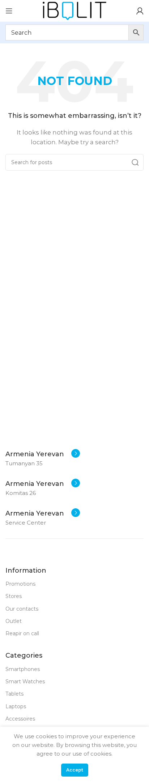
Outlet (13, 621)
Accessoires (20, 718)
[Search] (135, 162)
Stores (13, 596)
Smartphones (22, 669)
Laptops (15, 706)
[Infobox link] (42, 454)
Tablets (14, 694)
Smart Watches (25, 681)
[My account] (140, 11)
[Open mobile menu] (9, 11)
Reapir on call (22, 633)
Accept (74, 770)
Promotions (20, 584)
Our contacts (21, 609)
